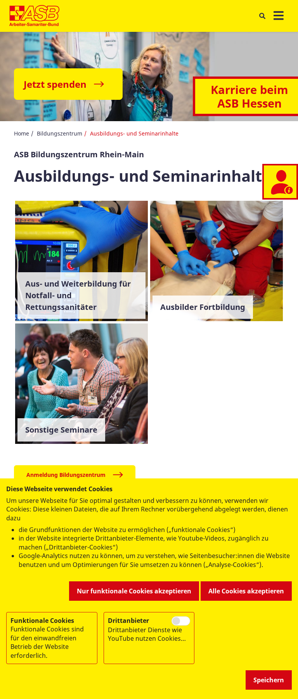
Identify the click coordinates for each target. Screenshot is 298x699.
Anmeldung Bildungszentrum (66, 474)
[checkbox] (181, 621)
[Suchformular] (262, 16)
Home (21, 133)
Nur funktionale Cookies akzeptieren (134, 591)
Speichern (268, 680)
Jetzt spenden (55, 84)
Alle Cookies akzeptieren (246, 591)
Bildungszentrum (59, 133)
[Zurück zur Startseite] (34, 16)
